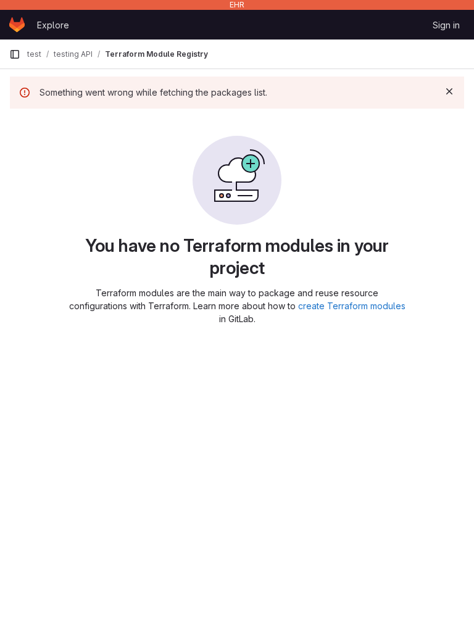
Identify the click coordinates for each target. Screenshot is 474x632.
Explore (53, 25)
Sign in (446, 25)
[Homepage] (17, 25)
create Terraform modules (351, 306)
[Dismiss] (449, 91)
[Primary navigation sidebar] (15, 54)
